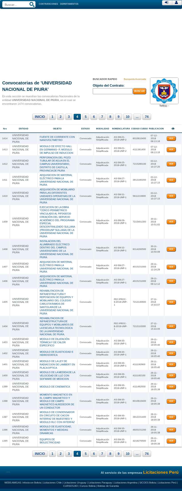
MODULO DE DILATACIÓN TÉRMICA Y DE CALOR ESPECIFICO (54, 342)
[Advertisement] (91, 42)
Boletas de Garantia (108, 486)
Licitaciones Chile (52, 482)
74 (146, 117)
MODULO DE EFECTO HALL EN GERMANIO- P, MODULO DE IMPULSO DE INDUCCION (56, 149)
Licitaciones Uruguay (75, 482)
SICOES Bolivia (147, 482)
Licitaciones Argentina (125, 482)
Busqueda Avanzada (135, 79)
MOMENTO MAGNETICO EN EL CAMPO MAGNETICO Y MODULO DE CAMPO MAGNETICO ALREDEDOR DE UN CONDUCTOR (57, 401)
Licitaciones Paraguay (100, 482)
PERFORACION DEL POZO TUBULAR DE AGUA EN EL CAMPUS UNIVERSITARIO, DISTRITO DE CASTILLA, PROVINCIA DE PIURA (55, 164)
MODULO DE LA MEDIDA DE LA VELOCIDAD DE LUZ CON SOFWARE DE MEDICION (57, 375)
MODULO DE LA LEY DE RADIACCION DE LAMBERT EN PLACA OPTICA (57, 364)
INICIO (40, 117)
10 (127, 117)
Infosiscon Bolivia (31, 482)
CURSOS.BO (70, 486)
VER (171, 138)
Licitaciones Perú (167, 482)
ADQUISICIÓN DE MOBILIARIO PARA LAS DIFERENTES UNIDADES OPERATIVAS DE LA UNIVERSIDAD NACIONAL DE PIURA (57, 196)
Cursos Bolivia (87, 486)
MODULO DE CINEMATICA (55, 386)
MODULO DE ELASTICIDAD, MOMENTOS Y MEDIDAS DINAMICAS (56, 429)
